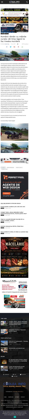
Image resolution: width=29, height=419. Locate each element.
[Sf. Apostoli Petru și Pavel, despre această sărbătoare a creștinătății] (4, 361)
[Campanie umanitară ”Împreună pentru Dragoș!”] (4, 331)
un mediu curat (4, 169)
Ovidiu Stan (7, 44)
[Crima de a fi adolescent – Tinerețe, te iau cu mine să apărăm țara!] (4, 343)
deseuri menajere (10, 167)
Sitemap (17, 397)
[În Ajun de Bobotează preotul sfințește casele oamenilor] (4, 368)
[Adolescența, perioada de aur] (4, 350)
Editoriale (6, 33)
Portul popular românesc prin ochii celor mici (13, 206)
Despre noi (10, 397)
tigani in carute (19, 167)
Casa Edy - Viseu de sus (18, 405)
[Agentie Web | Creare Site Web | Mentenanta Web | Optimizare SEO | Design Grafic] (14, 164)
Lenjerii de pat (20, 407)
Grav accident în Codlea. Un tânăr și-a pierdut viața (14, 231)
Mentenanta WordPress (17, 402)
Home (5, 397)
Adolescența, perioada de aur (17, 348)
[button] (27, 2)
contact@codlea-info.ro (18, 391)
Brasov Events (25, 403)
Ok (14, 416)
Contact (23, 397)
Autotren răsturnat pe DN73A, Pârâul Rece (12, 226)
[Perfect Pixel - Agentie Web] (14, 198)
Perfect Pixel (9, 402)
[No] (27, 414)
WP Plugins (3, 405)
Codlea (2, 33)
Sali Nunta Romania (9, 405)
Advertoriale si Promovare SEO (16, 403)
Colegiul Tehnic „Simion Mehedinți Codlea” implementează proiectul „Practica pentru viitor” (18, 323)
